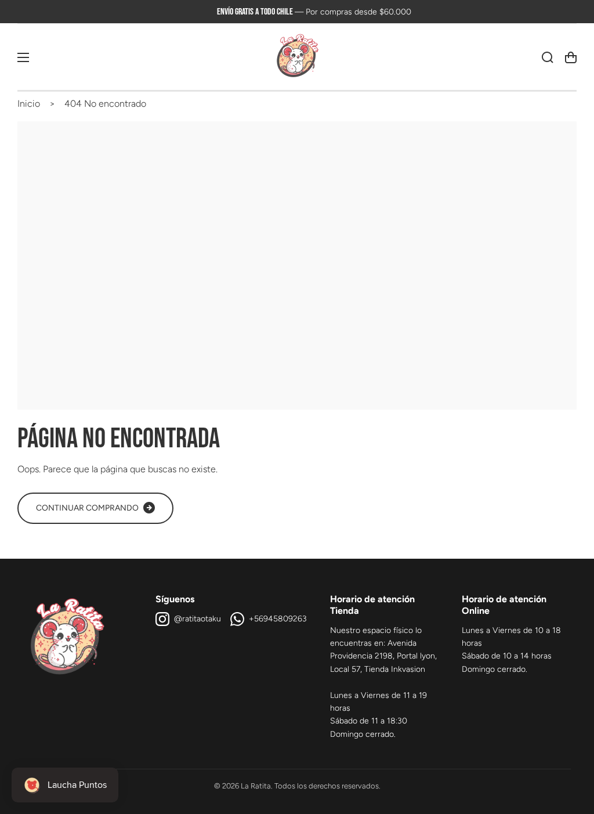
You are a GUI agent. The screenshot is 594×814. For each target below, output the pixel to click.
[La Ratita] (297, 57)
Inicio (28, 103)
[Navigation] (23, 57)
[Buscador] (547, 57)
